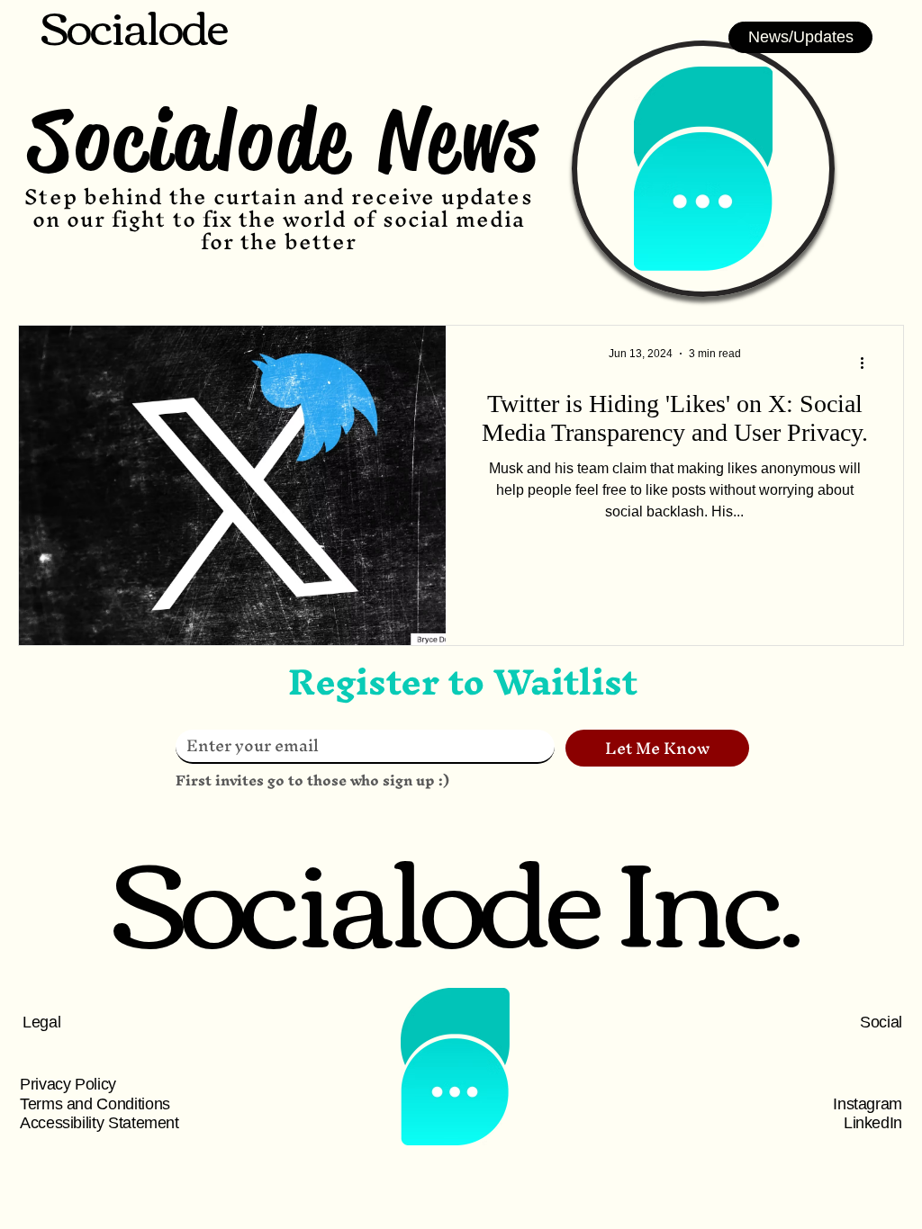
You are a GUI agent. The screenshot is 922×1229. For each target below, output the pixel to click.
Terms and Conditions (95, 1104)
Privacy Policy (68, 1084)
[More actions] (868, 362)
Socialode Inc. (455, 893)
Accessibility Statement (99, 1123)
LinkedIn (873, 1123)
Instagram (867, 1104)
